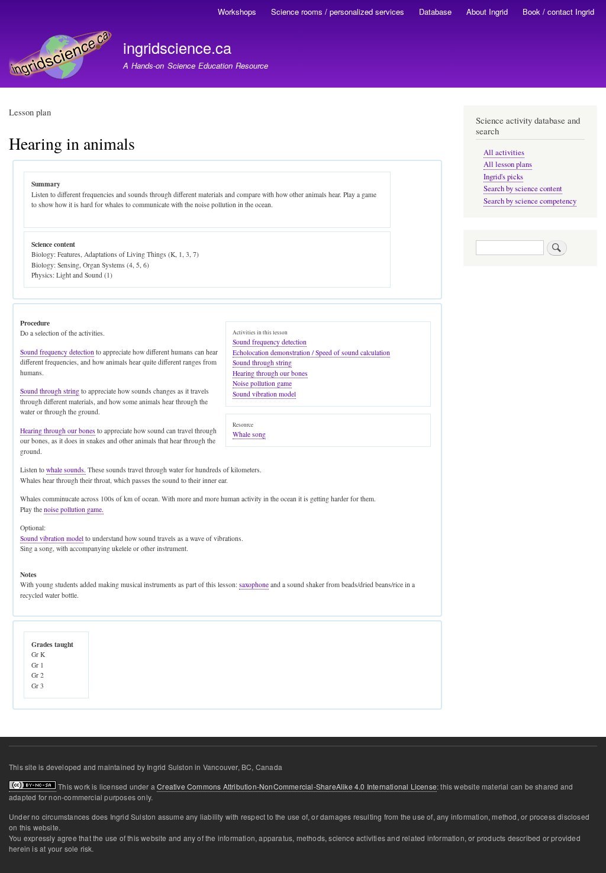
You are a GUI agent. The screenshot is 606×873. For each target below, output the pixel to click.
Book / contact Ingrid (558, 11)
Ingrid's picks (503, 177)
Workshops (237, 11)
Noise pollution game (262, 383)
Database (435, 11)
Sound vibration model (264, 393)
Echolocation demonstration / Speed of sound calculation (311, 352)
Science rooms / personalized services (337, 11)
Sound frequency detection (270, 341)
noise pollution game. (74, 509)
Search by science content (522, 188)
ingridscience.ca (177, 47)
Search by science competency (529, 201)
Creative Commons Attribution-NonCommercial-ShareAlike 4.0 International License (297, 786)
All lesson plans (507, 164)
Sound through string (262, 362)
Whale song (249, 434)
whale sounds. (66, 469)
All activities (503, 152)
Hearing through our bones (270, 373)
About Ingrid (487, 11)
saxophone (254, 584)
